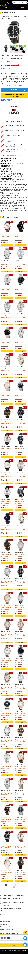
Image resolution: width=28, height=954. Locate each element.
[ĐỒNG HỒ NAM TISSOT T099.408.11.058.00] (21, 280)
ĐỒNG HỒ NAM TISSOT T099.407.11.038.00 (20, 343)
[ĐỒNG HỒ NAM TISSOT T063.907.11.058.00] (21, 810)
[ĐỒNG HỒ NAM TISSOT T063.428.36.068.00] (21, 730)
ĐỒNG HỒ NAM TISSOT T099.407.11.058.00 (6, 343)
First (3, 884)
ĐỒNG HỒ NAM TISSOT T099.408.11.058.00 (20, 290)
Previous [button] (3, 48)
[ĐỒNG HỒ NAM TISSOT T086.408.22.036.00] (7, 677)
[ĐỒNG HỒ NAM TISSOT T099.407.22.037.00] (21, 518)
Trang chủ (2, 16)
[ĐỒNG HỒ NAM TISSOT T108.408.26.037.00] (7, 624)
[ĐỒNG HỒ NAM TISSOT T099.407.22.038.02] (7, 359)
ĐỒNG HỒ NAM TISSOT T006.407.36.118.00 (6, 873)
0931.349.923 (18, 86)
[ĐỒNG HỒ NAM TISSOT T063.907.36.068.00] (7, 810)
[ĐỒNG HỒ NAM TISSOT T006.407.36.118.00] (7, 863)
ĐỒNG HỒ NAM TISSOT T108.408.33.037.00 (20, 635)
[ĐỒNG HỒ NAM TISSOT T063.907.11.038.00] (7, 783)
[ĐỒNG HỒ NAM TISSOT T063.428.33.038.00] (21, 704)
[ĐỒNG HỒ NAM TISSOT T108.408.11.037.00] (7, 571)
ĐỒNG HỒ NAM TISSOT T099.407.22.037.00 (20, 528)
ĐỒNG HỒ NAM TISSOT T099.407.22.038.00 (20, 369)
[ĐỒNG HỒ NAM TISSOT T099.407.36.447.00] (7, 545)
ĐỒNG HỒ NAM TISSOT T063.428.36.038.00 (20, 767)
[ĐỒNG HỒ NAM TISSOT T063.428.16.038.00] (21, 677)
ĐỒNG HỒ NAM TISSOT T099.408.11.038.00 (6, 290)
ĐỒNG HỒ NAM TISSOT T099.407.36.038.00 (6, 475)
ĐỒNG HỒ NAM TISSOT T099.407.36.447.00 (6, 555)
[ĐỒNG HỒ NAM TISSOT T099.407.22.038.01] (7, 386)
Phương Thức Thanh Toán (6, 929)
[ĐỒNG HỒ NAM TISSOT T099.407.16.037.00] (7, 492)
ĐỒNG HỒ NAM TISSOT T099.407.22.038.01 (6, 396)
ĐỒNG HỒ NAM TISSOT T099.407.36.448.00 (6, 422)
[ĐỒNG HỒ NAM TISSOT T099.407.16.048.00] (21, 439)
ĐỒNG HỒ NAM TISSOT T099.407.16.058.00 (20, 422)
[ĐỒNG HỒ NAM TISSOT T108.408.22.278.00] (21, 545)
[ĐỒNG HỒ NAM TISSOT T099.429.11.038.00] (7, 253)
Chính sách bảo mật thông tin (7, 919)
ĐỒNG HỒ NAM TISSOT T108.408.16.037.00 (20, 608)
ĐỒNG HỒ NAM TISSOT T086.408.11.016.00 (6, 661)
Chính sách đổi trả (4, 924)
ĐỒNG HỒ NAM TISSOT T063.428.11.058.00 (6, 714)
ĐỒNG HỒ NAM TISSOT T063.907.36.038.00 (20, 847)
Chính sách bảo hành (5, 921)
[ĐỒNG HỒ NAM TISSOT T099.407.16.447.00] (21, 492)
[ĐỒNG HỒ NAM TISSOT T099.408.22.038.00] (21, 306)
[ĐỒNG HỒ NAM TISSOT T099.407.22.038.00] (21, 359)
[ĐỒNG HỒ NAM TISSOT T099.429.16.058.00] (21, 227)
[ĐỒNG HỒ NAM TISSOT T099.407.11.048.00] (21, 386)
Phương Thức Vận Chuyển (6, 926)
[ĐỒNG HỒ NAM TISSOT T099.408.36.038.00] (7, 439)
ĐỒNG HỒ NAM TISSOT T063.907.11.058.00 (20, 820)
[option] (14, 32)
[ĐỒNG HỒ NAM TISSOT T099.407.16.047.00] (7, 518)
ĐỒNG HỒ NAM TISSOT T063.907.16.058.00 (6, 847)
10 (25, 884)
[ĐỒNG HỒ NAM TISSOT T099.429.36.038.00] (7, 227)
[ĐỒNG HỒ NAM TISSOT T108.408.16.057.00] (21, 571)
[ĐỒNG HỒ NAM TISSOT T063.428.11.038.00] (7, 730)
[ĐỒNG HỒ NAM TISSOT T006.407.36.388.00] (21, 863)
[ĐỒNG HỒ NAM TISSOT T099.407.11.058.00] (7, 333)
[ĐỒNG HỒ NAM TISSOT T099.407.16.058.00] (21, 412)
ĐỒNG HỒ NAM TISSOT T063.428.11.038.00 (6, 741)
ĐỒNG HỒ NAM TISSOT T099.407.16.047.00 (6, 528)
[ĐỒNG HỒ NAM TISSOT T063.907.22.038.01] (21, 783)
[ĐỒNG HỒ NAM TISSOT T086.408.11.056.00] (21, 651)
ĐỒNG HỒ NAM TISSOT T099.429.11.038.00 (6, 263)
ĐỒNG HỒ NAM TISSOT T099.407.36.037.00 (20, 475)
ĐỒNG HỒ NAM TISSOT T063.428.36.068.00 (20, 741)
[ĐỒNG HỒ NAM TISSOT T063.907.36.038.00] (21, 836)
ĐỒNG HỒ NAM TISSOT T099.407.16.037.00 (6, 502)
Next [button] (24, 48)
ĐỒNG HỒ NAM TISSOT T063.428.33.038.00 (20, 714)
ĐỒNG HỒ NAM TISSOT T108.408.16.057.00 (20, 582)
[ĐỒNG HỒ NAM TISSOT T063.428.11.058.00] (7, 704)
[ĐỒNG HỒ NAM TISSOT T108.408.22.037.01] (7, 598)
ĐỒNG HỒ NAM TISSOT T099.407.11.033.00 (6, 316)
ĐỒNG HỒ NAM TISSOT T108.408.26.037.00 (6, 635)
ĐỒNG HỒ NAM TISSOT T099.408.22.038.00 (20, 316)
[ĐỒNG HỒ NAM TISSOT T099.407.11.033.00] (7, 306)
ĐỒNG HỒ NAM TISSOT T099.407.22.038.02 (6, 369)
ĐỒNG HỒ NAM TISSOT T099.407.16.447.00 (20, 502)
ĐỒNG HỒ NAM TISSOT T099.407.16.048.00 (20, 449)
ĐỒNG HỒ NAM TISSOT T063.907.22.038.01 (20, 794)
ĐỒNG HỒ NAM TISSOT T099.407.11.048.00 (20, 396)
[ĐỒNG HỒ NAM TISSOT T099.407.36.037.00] (21, 465)
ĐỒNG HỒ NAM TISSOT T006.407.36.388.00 (20, 873)
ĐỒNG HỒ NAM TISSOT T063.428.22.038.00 (6, 767)
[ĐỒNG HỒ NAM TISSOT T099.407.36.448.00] (7, 412)
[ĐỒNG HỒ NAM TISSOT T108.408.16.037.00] (21, 598)
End (14, 887)
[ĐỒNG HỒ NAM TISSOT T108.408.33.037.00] (21, 624)
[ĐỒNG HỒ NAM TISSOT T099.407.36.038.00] (7, 465)
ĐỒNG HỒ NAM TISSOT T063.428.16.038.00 (20, 688)
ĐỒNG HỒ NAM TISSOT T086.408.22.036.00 (6, 688)
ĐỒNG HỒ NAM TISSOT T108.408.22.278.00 (20, 555)
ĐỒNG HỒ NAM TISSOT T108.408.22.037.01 (6, 608)
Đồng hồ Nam (10, 16)
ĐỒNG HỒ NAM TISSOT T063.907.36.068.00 (6, 820)
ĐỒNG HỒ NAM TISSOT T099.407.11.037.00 (20, 263)
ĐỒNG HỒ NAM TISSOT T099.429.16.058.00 (20, 237)
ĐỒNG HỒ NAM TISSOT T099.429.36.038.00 (6, 237)
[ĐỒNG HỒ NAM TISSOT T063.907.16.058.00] (7, 836)
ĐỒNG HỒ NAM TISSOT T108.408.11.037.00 (6, 582)
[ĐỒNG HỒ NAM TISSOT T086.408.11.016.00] (7, 651)
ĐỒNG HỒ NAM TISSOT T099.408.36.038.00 (6, 449)
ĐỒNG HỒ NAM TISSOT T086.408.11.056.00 (20, 661)
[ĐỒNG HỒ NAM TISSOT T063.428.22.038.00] (7, 757)
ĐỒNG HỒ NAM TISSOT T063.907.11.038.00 (6, 794)
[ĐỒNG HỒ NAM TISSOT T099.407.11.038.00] (21, 333)
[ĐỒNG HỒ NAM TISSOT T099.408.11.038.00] (7, 280)
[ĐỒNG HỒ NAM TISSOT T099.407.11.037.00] (21, 253)
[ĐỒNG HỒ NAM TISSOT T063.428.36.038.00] (21, 757)
